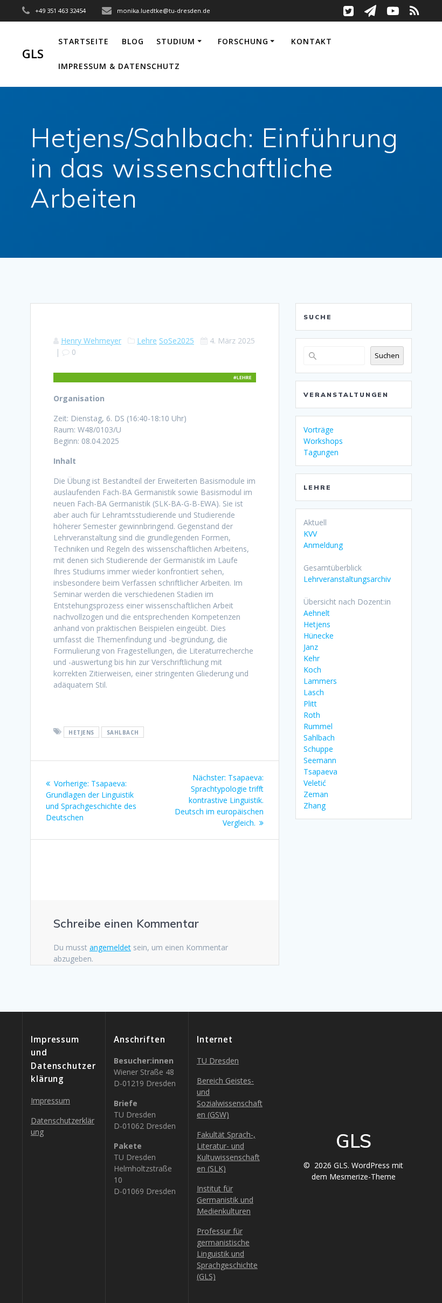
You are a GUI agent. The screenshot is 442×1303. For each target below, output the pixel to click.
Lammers (320, 681)
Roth (311, 715)
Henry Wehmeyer (91, 340)
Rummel (318, 726)
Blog (133, 41)
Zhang (314, 805)
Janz (310, 647)
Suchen (387, 355)
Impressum (50, 1100)
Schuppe (318, 749)
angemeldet (110, 947)
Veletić (314, 783)
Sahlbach (319, 737)
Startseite (83, 41)
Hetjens (316, 624)
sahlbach (123, 732)
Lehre (147, 340)
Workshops (323, 441)
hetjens (81, 732)
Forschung (243, 41)
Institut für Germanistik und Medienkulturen (225, 1199)
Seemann (319, 760)
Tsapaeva (320, 771)
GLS (33, 54)
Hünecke (318, 635)
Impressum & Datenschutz (119, 66)
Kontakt (311, 41)
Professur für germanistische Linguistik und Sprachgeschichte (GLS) (227, 1253)
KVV (310, 534)
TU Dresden (218, 1060)
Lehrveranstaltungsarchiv (347, 579)
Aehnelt (316, 613)
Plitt (310, 703)
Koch (312, 669)
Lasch (313, 692)
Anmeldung (323, 545)
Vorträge (318, 429)
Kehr (311, 658)
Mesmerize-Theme (362, 1176)
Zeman (315, 794)
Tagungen (321, 452)
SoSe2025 (176, 340)
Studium (175, 41)
